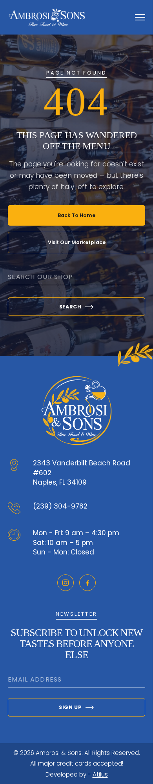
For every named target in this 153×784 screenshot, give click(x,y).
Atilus (100, 774)
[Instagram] (65, 582)
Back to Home (76, 215)
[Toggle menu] (140, 17)
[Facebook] (87, 582)
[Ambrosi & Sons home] (47, 17)
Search (70, 306)
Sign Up (70, 707)
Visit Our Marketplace (77, 242)
